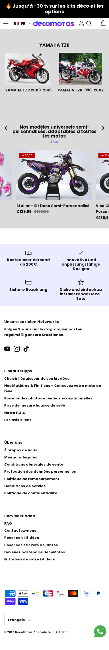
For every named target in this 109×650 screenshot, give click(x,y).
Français (16, 619)
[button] (22, 23)
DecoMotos (23, 632)
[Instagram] (17, 349)
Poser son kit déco (21, 537)
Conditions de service (25, 485)
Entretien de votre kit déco (29, 559)
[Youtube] (7, 349)
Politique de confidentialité (30, 493)
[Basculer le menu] (6, 23)
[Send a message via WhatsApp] (100, 631)
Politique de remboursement (32, 478)
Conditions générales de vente (33, 464)
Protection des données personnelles (40, 471)
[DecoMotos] (53, 23)
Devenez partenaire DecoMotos (34, 552)
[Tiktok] (26, 349)
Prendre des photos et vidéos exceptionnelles (48, 398)
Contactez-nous (20, 530)
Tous (54, 142)
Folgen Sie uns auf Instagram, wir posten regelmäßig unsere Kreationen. (43, 332)
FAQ (8, 523)
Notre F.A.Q (15, 412)
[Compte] (80, 23)
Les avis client (17, 419)
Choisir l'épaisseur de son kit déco (37, 378)
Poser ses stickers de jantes (31, 545)
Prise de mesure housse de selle (34, 405)
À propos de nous (20, 450)
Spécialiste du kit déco (51, 632)
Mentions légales (20, 457)
